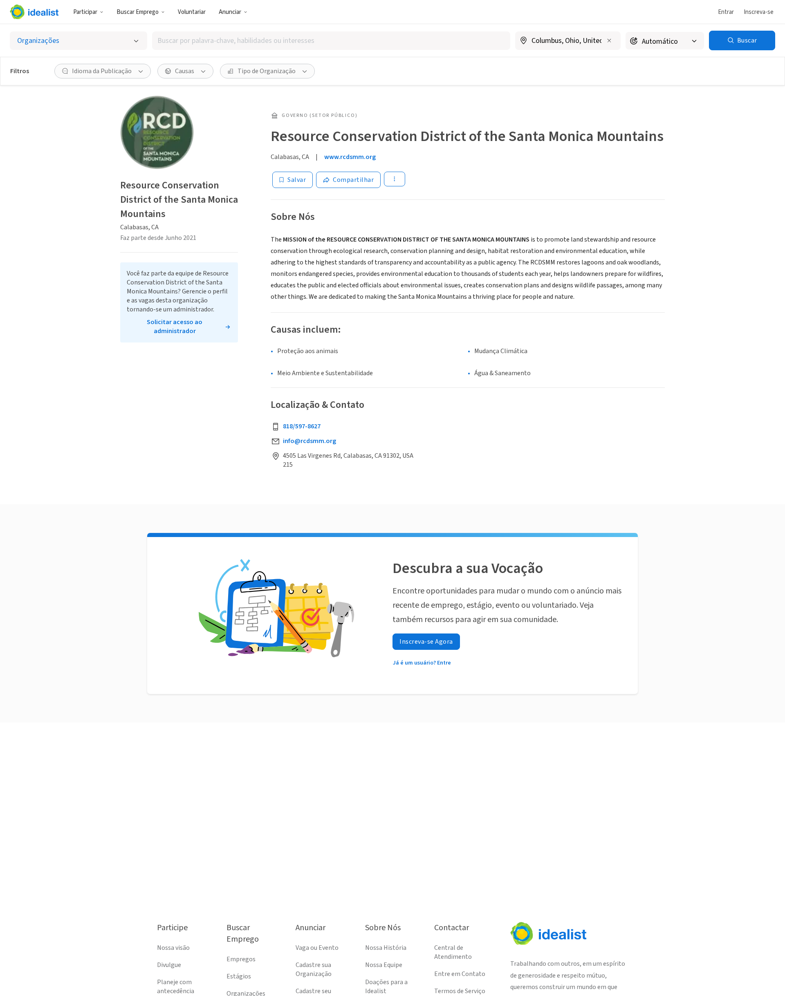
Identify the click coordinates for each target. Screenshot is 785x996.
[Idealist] (34, 11)
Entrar (726, 12)
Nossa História (385, 947)
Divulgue (169, 964)
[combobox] (331, 40)
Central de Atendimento (453, 952)
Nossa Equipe (383, 964)
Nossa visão (173, 947)
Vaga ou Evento (317, 947)
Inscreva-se (759, 12)
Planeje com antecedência (175, 987)
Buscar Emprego (138, 12)
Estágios (239, 976)
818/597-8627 (302, 426)
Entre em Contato (459, 973)
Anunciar (230, 12)
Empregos (241, 959)
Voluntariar (192, 12)
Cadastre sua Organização (314, 969)
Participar (85, 12)
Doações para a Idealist (386, 987)
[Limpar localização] (609, 40)
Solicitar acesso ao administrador (174, 327)
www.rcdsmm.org (350, 157)
